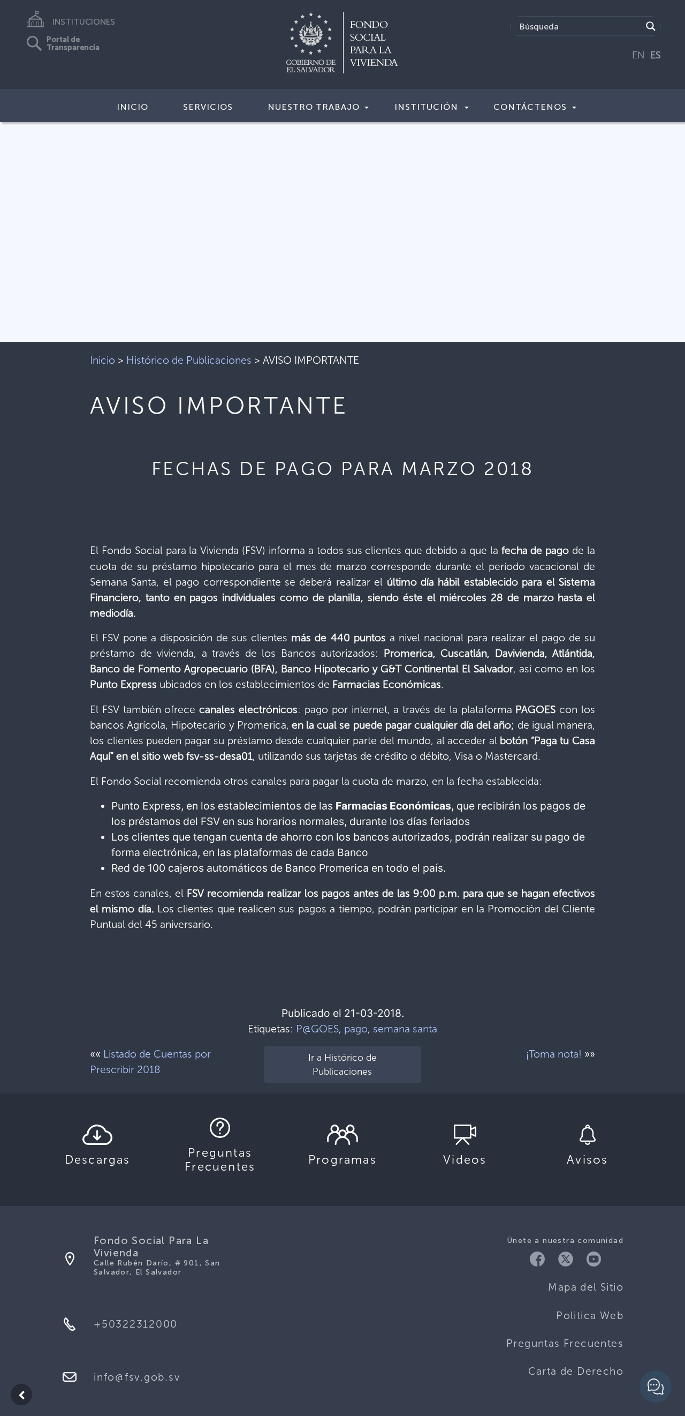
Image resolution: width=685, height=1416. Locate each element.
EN (638, 55)
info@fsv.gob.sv (137, 1377)
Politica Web (589, 1315)
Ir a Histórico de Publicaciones (342, 1064)
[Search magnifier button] (651, 26)
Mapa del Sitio (585, 1287)
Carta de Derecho (575, 1371)
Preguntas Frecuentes (564, 1343)
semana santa (405, 1029)
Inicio (132, 107)
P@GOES (317, 1029)
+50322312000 (136, 1324)
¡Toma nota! (554, 1054)
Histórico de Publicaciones (189, 360)
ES (655, 55)
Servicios (208, 107)
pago (356, 1029)
